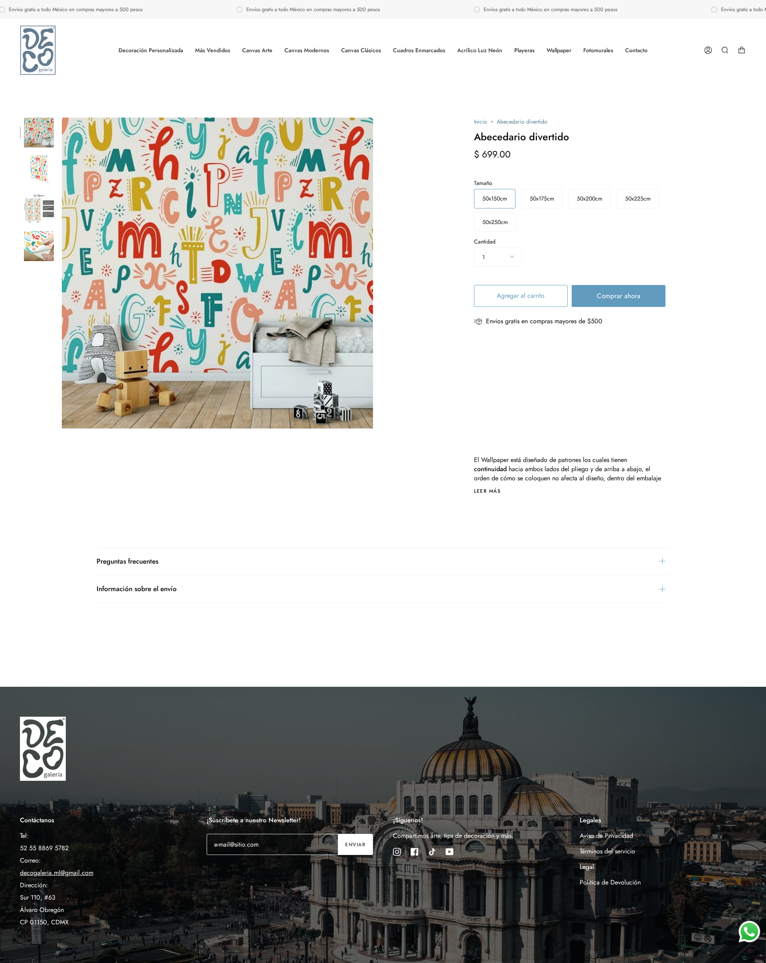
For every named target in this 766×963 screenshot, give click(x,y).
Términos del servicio (607, 851)
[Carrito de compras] (741, 50)
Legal (587, 866)
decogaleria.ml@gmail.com (56, 872)
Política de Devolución (610, 882)
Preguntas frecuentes (127, 561)
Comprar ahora (618, 296)
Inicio (480, 122)
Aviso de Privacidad (606, 835)
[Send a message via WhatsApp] (749, 931)
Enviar (355, 844)
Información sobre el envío (137, 589)
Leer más (487, 491)
